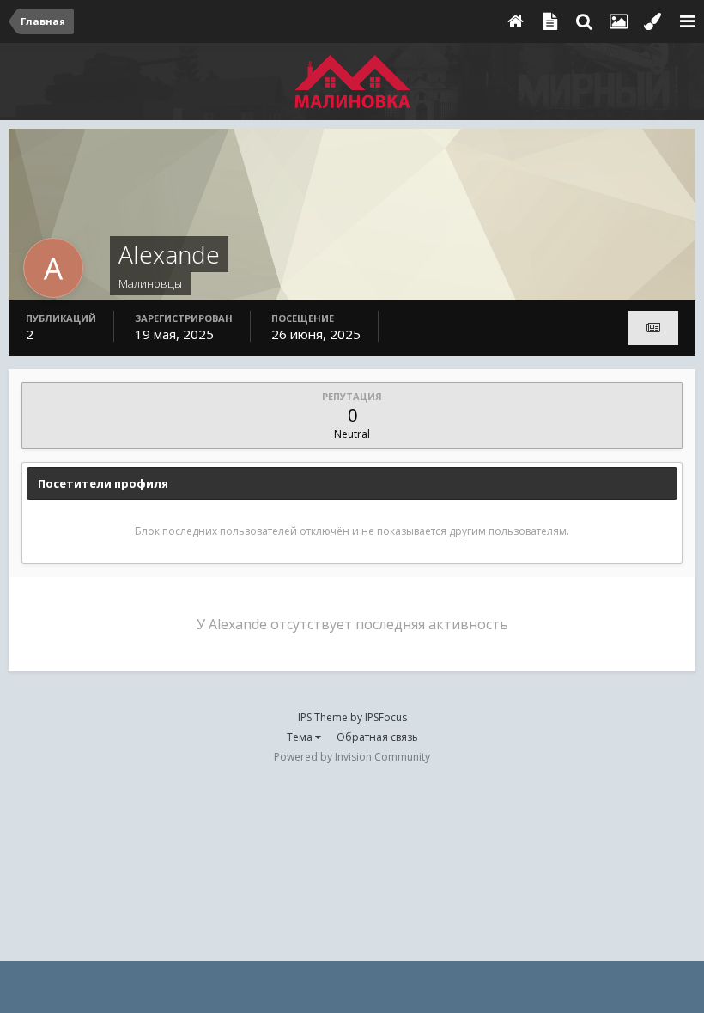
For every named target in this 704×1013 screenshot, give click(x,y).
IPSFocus (386, 717)
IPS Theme (323, 717)
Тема (301, 737)
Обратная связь (377, 737)
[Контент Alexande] (653, 328)
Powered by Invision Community (352, 756)
